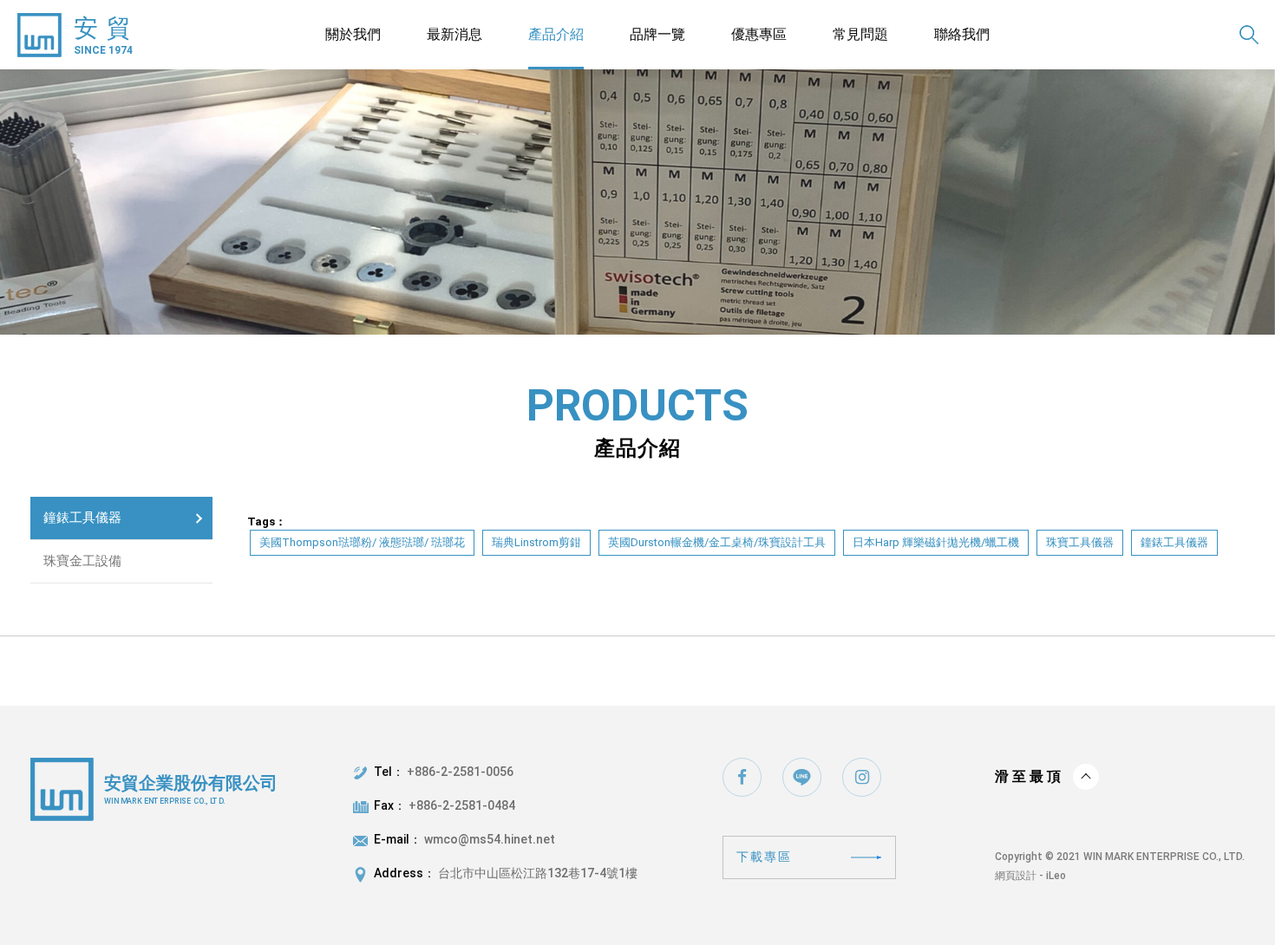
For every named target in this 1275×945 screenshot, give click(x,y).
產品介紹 (556, 34)
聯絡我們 (962, 34)
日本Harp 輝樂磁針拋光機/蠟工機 (936, 542)
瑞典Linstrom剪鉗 (536, 542)
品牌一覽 (657, 34)
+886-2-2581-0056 (460, 772)
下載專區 (764, 857)
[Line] (801, 777)
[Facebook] (742, 777)
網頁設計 (1015, 876)
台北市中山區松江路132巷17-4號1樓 (538, 873)
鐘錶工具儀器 (82, 517)
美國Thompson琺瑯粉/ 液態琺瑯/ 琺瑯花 (362, 542)
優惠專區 (759, 34)
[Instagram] (861, 777)
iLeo (1056, 876)
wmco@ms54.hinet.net (489, 839)
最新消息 (454, 34)
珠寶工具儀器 (1080, 542)
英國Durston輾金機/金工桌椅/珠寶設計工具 (717, 542)
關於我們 (353, 34)
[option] (637, 202)
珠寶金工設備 (82, 561)
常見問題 (860, 34)
